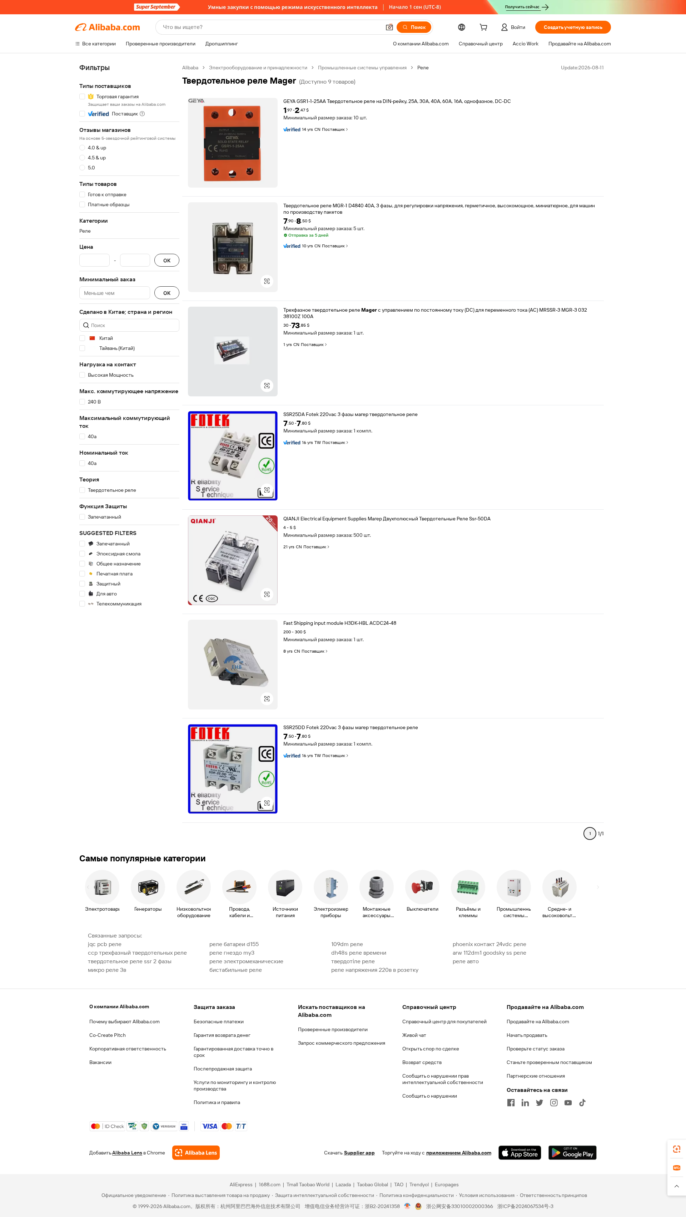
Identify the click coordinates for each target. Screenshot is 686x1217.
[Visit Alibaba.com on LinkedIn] (525, 1102)
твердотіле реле (353, 961)
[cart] (484, 28)
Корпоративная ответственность (127, 1049)
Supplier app (359, 1153)
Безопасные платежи (219, 1021)
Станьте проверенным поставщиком (549, 1062)
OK (166, 260)
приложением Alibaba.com (458, 1153)
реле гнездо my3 (231, 952)
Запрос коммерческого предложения (341, 1043)
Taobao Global (372, 1184)
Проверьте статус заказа (536, 1049)
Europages (447, 1184)
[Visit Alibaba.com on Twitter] (539, 1102)
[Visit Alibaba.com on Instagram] (554, 1102)
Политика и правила (217, 1102)
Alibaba (190, 67)
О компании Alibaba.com (119, 1006)
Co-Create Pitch (107, 1035)
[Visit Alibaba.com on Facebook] (511, 1102)
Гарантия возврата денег (222, 1035)
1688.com (269, 1184)
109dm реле (347, 944)
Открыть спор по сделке (430, 1049)
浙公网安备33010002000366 (459, 1206)
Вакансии (100, 1062)
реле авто (466, 961)
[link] (676, 1149)
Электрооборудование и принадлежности (258, 67)
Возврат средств (422, 1062)
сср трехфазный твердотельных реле (137, 952)
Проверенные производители (333, 1029)
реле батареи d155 (234, 944)
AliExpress (241, 1184)
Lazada (343, 1184)
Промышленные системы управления (362, 67)
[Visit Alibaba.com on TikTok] (582, 1102)
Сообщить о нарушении (429, 1096)
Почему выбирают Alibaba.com (124, 1021)
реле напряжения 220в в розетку (374, 969)
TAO (398, 1184)
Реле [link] (423, 67)
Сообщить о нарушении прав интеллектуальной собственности (442, 1079)
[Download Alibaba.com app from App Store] (519, 1153)
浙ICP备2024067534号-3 (525, 1206)
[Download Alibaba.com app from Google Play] (572, 1153)
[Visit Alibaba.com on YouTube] (568, 1102)
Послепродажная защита (223, 1069)
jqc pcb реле (104, 944)
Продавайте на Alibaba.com (538, 1021)
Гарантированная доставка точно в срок (233, 1052)
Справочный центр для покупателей (444, 1021)
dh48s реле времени (358, 952)
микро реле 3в (107, 969)
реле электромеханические (246, 961)
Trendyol (419, 1184)
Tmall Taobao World (308, 1184)
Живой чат (414, 1035)
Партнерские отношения (536, 1076)
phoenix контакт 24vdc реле (489, 944)
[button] (389, 27)
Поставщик (333, 129)
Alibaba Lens (127, 1153)
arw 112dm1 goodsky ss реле (489, 952)
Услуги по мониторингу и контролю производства (235, 1085)
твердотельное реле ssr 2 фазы (130, 961)
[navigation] (129, 453)
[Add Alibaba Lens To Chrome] (196, 1153)
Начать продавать (527, 1035)
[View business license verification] (407, 1206)
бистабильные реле (235, 969)
